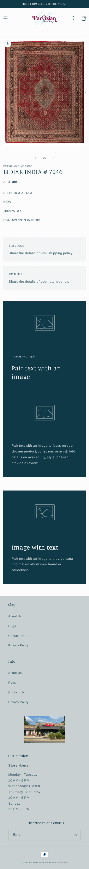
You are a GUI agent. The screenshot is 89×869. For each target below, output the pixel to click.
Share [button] (12, 181)
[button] (5, 18)
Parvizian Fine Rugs (38, 862)
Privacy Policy (18, 645)
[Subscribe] (76, 835)
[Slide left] (35, 158)
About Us (15, 616)
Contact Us (16, 635)
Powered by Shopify (58, 862)
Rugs (12, 626)
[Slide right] (53, 158)
